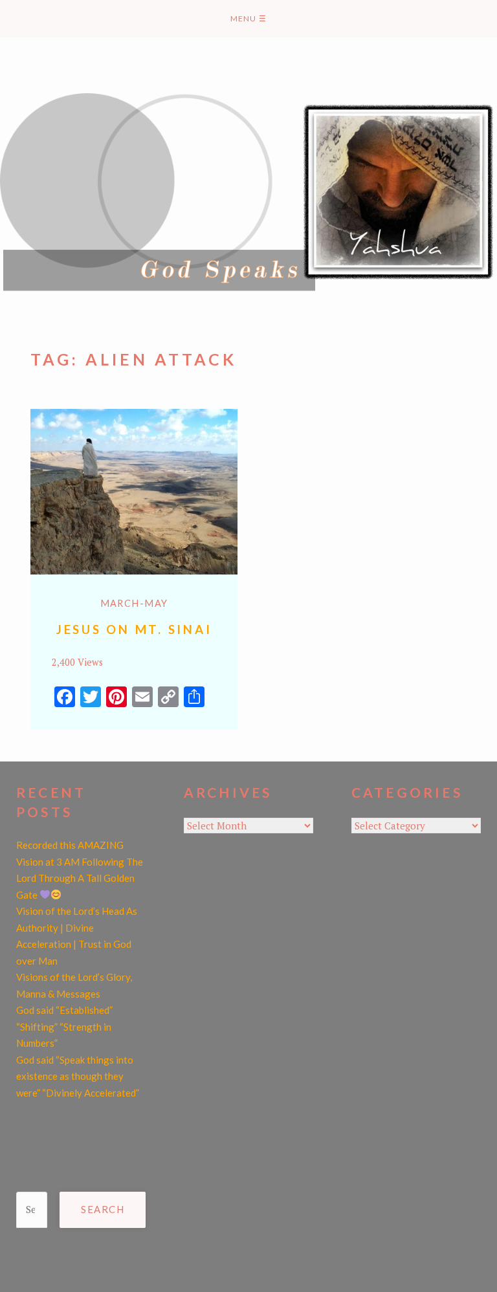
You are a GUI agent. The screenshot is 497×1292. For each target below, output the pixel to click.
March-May (134, 603)
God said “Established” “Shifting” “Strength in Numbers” (64, 1026)
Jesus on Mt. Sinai (134, 629)
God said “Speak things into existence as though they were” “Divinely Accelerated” (77, 1076)
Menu (248, 18)
